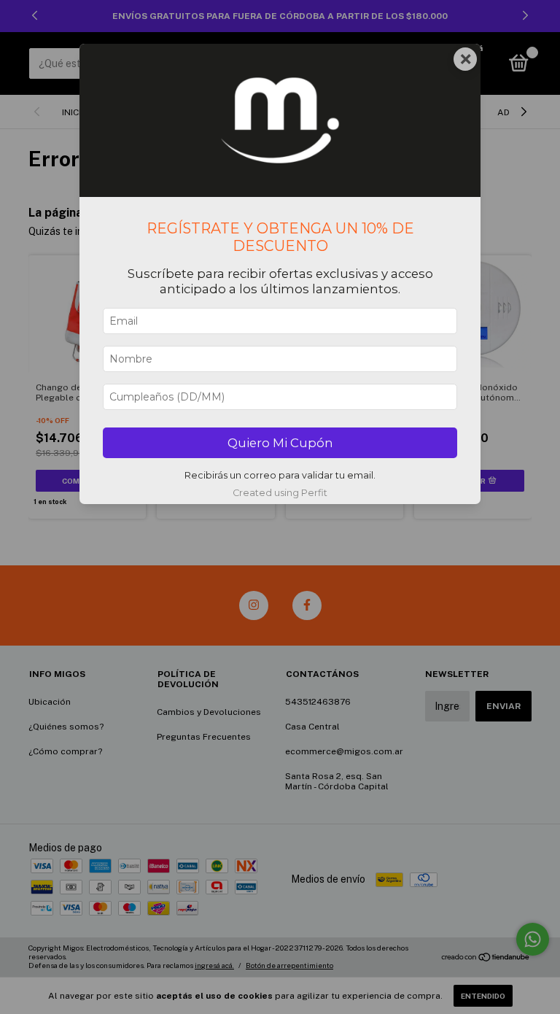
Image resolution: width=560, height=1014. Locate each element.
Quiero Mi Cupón (280, 443)
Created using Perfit (280, 492)
